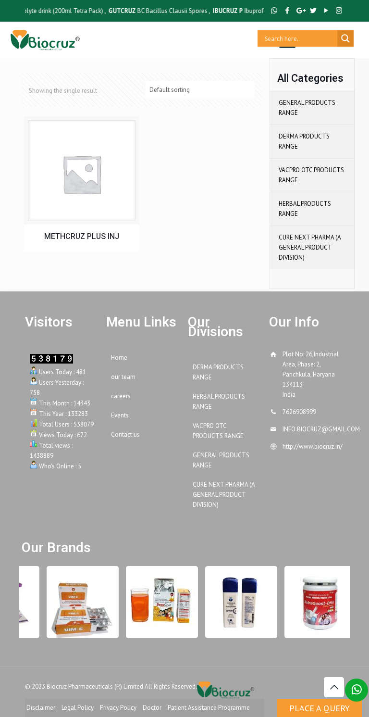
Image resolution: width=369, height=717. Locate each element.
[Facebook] (287, 10)
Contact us (125, 434)
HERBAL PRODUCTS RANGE (305, 209)
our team (123, 377)
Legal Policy (78, 708)
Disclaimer (40, 708)
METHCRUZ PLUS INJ (81, 237)
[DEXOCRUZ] (159, 602)
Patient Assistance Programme (209, 708)
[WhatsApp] (274, 10)
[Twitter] (313, 10)
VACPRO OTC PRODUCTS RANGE (311, 175)
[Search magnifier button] (345, 38)
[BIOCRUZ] (45, 38)
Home (119, 357)
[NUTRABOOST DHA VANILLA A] (317, 602)
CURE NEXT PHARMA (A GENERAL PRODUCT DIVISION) (310, 247)
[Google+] (300, 10)
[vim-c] (79, 602)
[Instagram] (339, 10)
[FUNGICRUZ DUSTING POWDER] (238, 602)
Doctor (152, 708)
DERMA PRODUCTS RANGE (304, 141)
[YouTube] (326, 10)
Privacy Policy (118, 708)
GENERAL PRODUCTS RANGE (307, 108)
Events (120, 415)
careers (121, 396)
